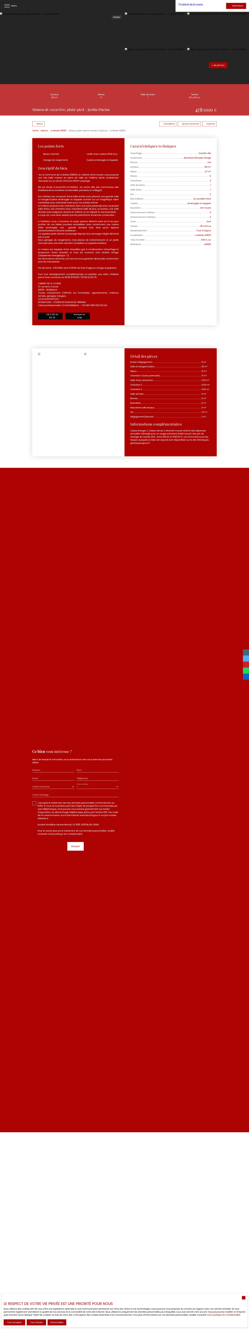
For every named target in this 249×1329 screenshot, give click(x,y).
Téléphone (82, 778)
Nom (79, 770)
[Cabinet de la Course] (197, 6)
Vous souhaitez (82, 784)
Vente (35, 130)
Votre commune (41, 786)
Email (35, 778)
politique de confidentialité (68, 834)
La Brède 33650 (58, 130)
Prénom (36, 770)
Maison (44, 130)
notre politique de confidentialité (223, 1314)
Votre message (40, 794)
